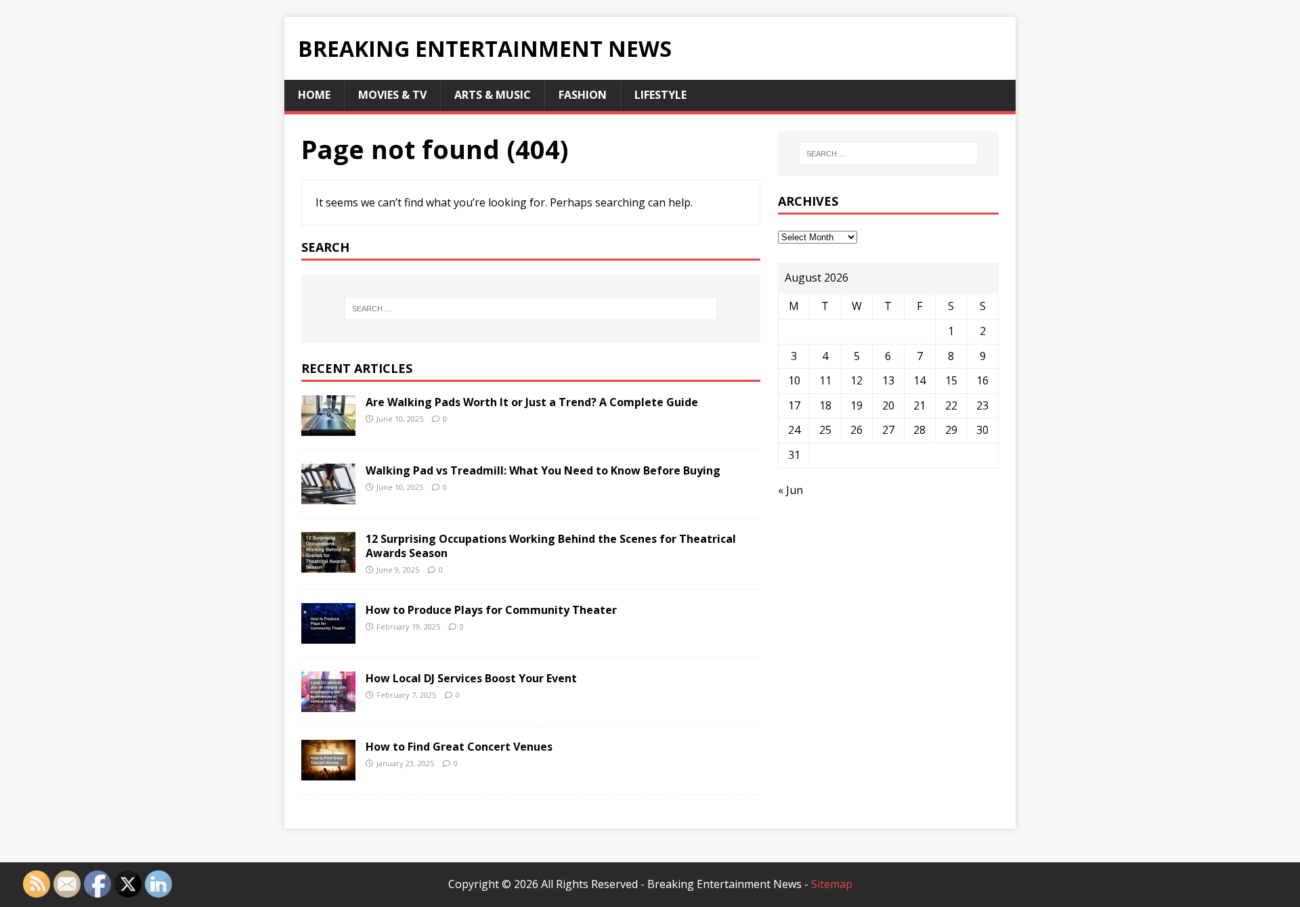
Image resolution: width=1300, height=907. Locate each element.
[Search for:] (530, 308)
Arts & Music (492, 94)
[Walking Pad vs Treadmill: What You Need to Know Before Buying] (328, 494)
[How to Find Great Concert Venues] (328, 771)
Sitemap (831, 884)
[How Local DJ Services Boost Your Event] (328, 703)
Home (314, 94)
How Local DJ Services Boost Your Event (471, 678)
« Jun (790, 490)
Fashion (583, 94)
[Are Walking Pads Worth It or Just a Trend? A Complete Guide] (328, 426)
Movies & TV (392, 94)
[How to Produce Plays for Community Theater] (328, 634)
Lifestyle (660, 94)
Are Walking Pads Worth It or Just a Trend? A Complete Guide (532, 402)
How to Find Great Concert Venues (459, 746)
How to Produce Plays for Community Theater (491, 609)
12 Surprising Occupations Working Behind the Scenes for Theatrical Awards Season (551, 545)
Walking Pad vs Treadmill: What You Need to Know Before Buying (543, 470)
